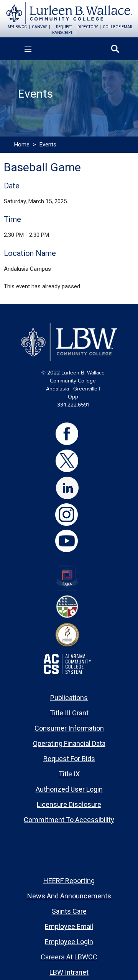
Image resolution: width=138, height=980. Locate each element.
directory (87, 27)
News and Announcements (69, 896)
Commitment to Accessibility (69, 820)
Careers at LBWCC (69, 957)
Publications (69, 698)
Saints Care (69, 911)
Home (22, 144)
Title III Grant (69, 713)
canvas (39, 27)
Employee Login (69, 942)
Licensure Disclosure (69, 804)
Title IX (69, 774)
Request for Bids (69, 759)
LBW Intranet (69, 972)
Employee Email (69, 926)
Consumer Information (69, 728)
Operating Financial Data (69, 743)
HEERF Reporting (69, 881)
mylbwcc (17, 27)
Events (47, 144)
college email (118, 27)
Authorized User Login (69, 789)
